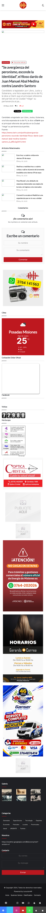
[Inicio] (23, 5)
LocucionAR (27, 891)
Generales (5, 62)
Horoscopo (22, 455)
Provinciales (35, 824)
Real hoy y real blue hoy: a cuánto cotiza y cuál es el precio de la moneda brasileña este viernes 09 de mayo (30, 169)
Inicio (7, 895)
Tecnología (29, 820)
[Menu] (3, 6)
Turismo (22, 828)
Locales (25, 824)
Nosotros (5, 835)
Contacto (5, 850)
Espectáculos (17, 820)
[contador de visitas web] (13, 418)
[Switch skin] (43, 6)
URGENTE (13, 828)
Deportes (39, 820)
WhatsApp (28, 111)
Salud (5, 828)
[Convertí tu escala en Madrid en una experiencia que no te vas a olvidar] (8, 197)
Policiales (16, 824)
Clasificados (28, 895)
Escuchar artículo (20, 62)
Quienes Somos (16, 895)
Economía (6, 824)
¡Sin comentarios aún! (23, 218)
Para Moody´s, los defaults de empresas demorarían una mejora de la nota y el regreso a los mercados (30, 184)
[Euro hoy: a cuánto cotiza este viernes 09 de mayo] (8, 157)
